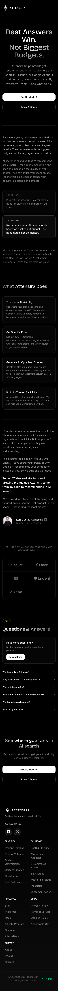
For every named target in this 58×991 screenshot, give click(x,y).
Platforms (10, 911)
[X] (17, 831)
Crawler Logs (12, 876)
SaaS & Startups (40, 848)
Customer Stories (41, 892)
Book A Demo (29, 107)
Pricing (9, 956)
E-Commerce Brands (38, 865)
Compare (10, 930)
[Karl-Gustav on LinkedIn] (45, 519)
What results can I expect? (16, 702)
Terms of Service (40, 911)
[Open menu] (52, 8)
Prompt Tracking (14, 848)
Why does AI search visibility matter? (21, 679)
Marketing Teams (41, 879)
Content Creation (14, 870)
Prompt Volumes (14, 854)
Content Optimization (12, 862)
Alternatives (12, 936)
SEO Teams (37, 873)
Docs (8, 918)
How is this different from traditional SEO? (24, 694)
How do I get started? (13, 709)
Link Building (12, 882)
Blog (7, 905)
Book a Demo (15, 657)
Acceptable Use (40, 924)
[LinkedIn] (8, 831)
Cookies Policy (39, 918)
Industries (36, 886)
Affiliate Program (14, 924)
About (8, 949)
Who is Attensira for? (13, 687)
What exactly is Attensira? (16, 672)
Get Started (27, 97)
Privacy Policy (39, 905)
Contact (9, 962)
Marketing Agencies (37, 856)
